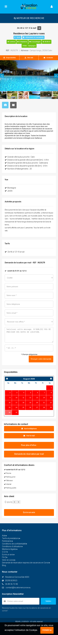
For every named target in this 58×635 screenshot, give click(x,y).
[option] (29, 75)
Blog (4, 565)
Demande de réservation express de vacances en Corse (25, 563)
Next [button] (56, 76)
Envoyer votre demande (41, 359)
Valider (48, 601)
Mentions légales (9, 549)
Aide (4, 536)
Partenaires (7, 541)
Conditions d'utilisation (12, 546)
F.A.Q (4, 557)
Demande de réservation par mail (29, 454)
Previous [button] (2, 76)
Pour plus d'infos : (29, 445)
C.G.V (4, 552)
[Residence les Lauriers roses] (29, 75)
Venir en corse (8, 560)
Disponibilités (10, 58)
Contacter (49, 58)
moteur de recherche (30, 18)
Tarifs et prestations (10, 538)
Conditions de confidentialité (14, 544)
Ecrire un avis (8, 554)
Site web (29, 58)
